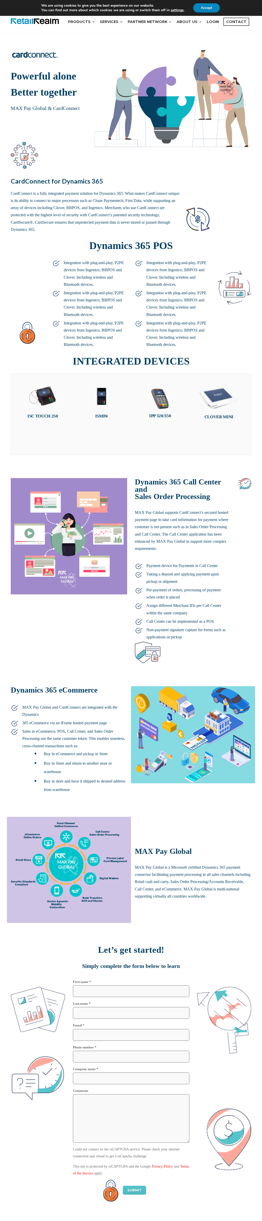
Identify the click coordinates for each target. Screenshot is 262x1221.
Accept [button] (206, 7)
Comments (80, 1091)
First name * (82, 982)
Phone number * (84, 1047)
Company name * (85, 1069)
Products (79, 21)
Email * (78, 1025)
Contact (236, 21)
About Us (187, 21)
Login (213, 21)
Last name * (82, 1003)
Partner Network (147, 21)
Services (109, 21)
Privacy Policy (162, 1166)
